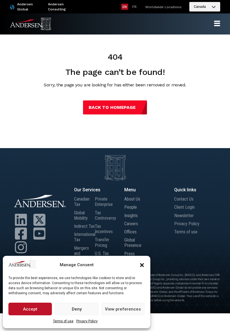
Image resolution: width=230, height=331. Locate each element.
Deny (77, 309)
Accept (30, 309)
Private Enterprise (104, 201)
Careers (131, 223)
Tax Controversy (105, 215)
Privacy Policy (87, 321)
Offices (130, 232)
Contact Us (184, 199)
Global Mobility (81, 215)
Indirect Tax (84, 226)
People (130, 207)
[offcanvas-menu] (217, 23)
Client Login (184, 207)
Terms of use (63, 321)
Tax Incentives (104, 229)
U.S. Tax (102, 253)
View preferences (123, 309)
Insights (131, 215)
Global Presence (132, 242)
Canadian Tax (81, 201)
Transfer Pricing (102, 242)
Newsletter (184, 215)
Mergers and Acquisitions (84, 253)
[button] (142, 265)
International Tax (84, 237)
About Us (132, 199)
